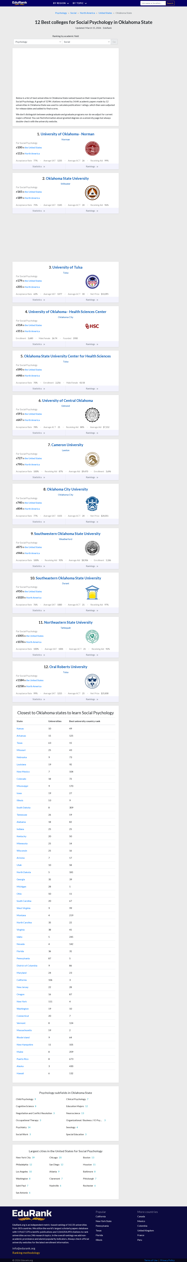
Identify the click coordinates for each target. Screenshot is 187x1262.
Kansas (20, 728)
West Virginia (23, 908)
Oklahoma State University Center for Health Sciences (66, 356)
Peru (139, 1239)
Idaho (19, 936)
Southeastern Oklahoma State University (65, 578)
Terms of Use (150, 1260)
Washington (23, 1008)
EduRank (107, 27)
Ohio (19, 893)
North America (87, 12)
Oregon (20, 994)
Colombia (142, 1225)
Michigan (21, 886)
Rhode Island (23, 1037)
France (140, 1235)
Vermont (21, 1023)
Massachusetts (24, 1030)
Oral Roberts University (65, 667)
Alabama (21, 821)
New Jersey (22, 987)
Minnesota (22, 843)
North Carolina (24, 922)
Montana (21, 915)
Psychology (61, 12)
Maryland (21, 972)
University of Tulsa (65, 267)
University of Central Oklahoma (66, 400)
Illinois (20, 800)
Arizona (21, 857)
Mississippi (22, 785)
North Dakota (24, 872)
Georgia (21, 879)
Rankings (91, 166)
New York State (103, 1221)
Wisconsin (22, 850)
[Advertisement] (37, 73)
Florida (20, 951)
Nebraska (22, 757)
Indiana (20, 829)
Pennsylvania (23, 958)
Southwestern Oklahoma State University (66, 533)
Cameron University (65, 445)
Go (114, 41)
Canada (141, 1216)
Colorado (21, 778)
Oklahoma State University (65, 178)
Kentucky (21, 836)
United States (105, 12)
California (22, 979)
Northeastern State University (66, 622)
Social (73, 12)
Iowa (19, 793)
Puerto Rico (22, 1058)
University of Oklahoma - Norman (65, 134)
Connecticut (23, 1015)
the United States (33, 147)
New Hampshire (25, 1044)
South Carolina (24, 900)
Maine (20, 1051)
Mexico (141, 1221)
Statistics (37, 166)
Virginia (21, 929)
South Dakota (23, 807)
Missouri (21, 750)
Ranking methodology (26, 1252)
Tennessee (22, 814)
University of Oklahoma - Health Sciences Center (65, 311)
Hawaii (20, 1073)
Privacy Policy (167, 1260)
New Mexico (23, 771)
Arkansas (21, 735)
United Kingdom (145, 1230)
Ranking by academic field (65, 36)
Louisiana (21, 764)
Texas (19, 742)
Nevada (21, 944)
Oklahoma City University (65, 489)
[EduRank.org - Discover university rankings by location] (19, 2)
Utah (19, 865)
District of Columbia (27, 965)
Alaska (20, 1066)
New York (22, 1001)
